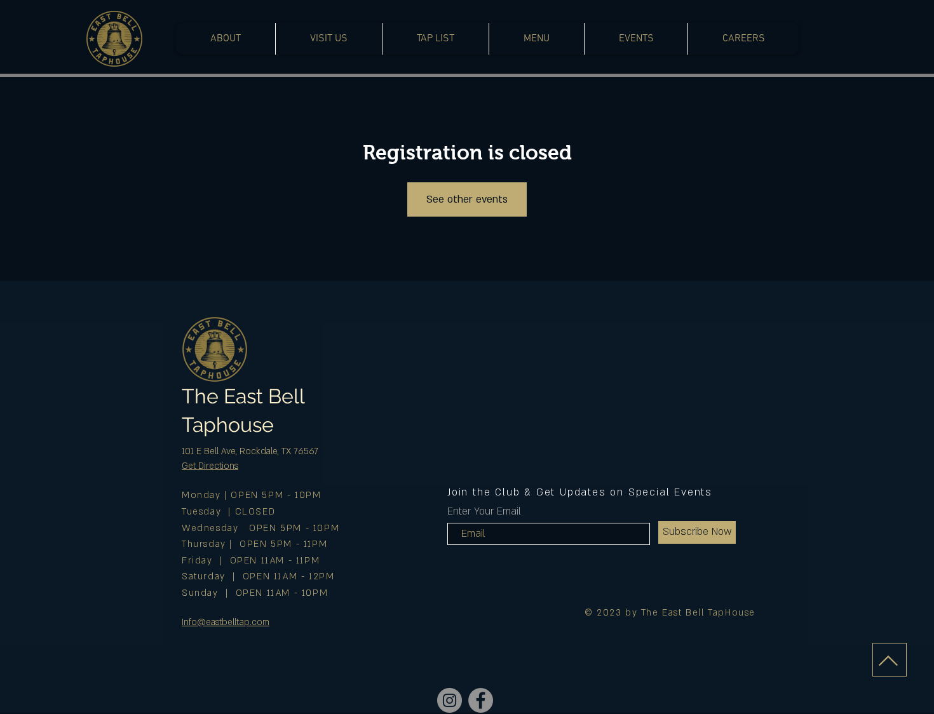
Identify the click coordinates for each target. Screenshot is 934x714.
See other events (467, 199)
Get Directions (210, 466)
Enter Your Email (484, 511)
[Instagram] (449, 700)
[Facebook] (480, 700)
